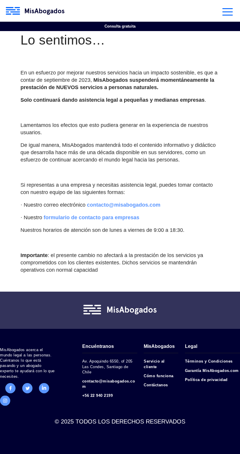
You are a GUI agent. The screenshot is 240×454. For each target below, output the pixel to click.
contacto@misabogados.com (123, 205)
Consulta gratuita (120, 26)
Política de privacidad (206, 380)
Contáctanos (156, 385)
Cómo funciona (159, 376)
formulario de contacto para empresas (91, 217)
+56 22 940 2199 (97, 395)
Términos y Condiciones (209, 361)
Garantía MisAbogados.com (212, 370)
